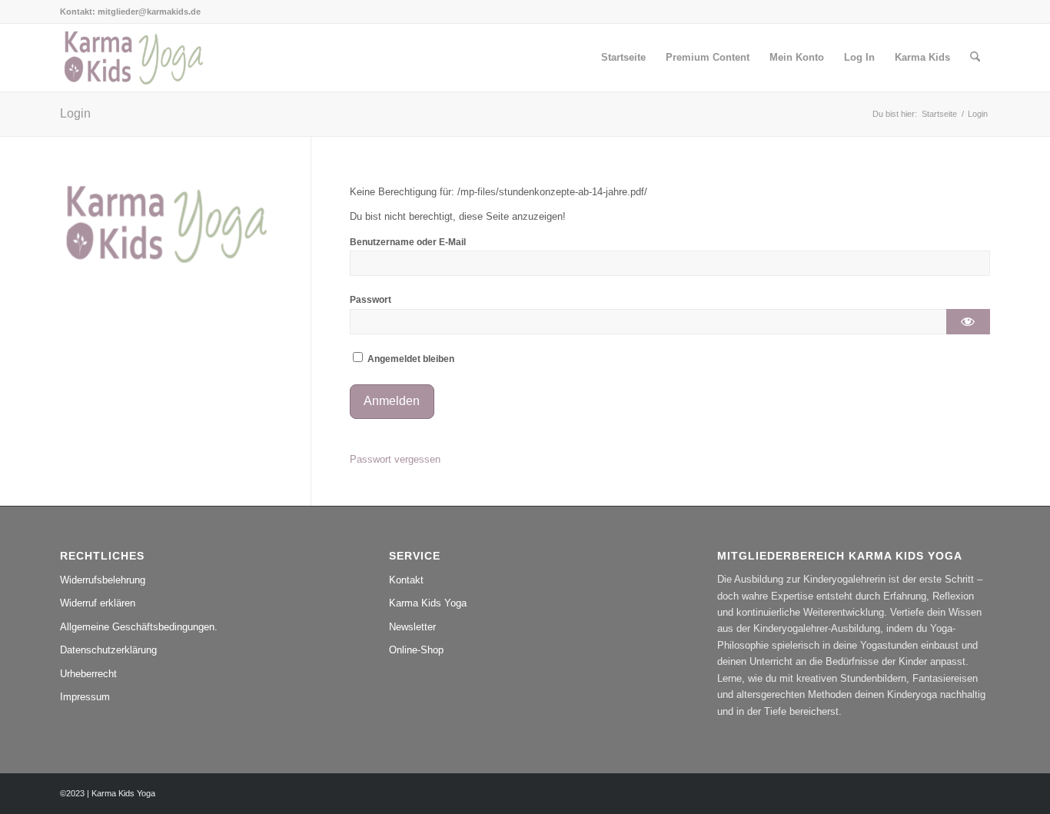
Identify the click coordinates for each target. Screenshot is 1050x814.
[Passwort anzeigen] (968, 321)
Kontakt (406, 580)
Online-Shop (416, 650)
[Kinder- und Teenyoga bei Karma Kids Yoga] (133, 57)
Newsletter (412, 627)
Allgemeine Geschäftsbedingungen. (139, 627)
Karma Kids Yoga (428, 603)
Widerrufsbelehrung (102, 580)
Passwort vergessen (395, 459)
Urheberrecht (88, 673)
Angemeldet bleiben (409, 359)
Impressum (85, 697)
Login (75, 113)
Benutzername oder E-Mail (408, 242)
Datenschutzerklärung (108, 650)
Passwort (370, 299)
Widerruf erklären (97, 603)
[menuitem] (623, 57)
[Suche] (975, 57)
